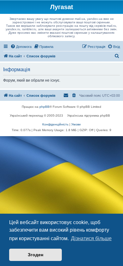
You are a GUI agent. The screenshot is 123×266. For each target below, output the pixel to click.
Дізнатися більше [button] (91, 238)
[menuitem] (21, 46)
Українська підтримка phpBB (88, 115)
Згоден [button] (35, 254)
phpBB (44, 106)
